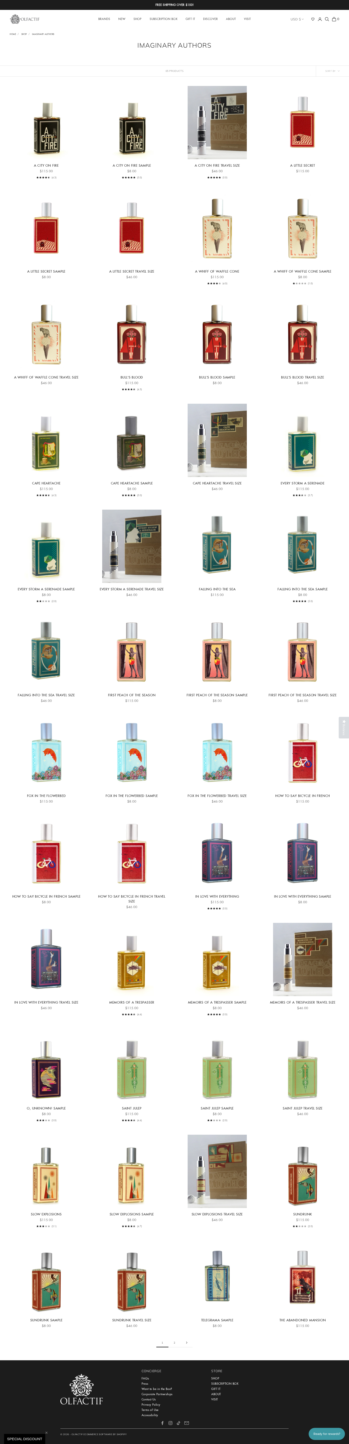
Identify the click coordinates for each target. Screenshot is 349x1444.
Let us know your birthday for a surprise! (218, 765)
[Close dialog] (260, 672)
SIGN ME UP (220, 791)
